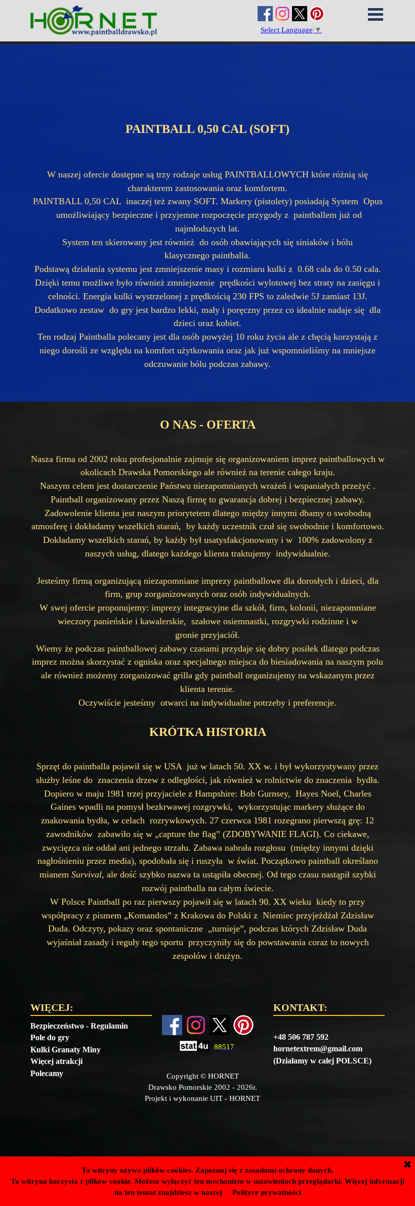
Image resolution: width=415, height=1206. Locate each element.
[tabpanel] (207, 92)
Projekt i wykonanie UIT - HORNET (202, 1098)
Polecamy (46, 1073)
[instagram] (282, 13)
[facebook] (265, 13)
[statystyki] (194, 1047)
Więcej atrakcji (56, 1061)
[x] (299, 13)
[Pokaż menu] (375, 14)
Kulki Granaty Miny (65, 1049)
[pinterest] (316, 13)
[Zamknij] (407, 1165)
